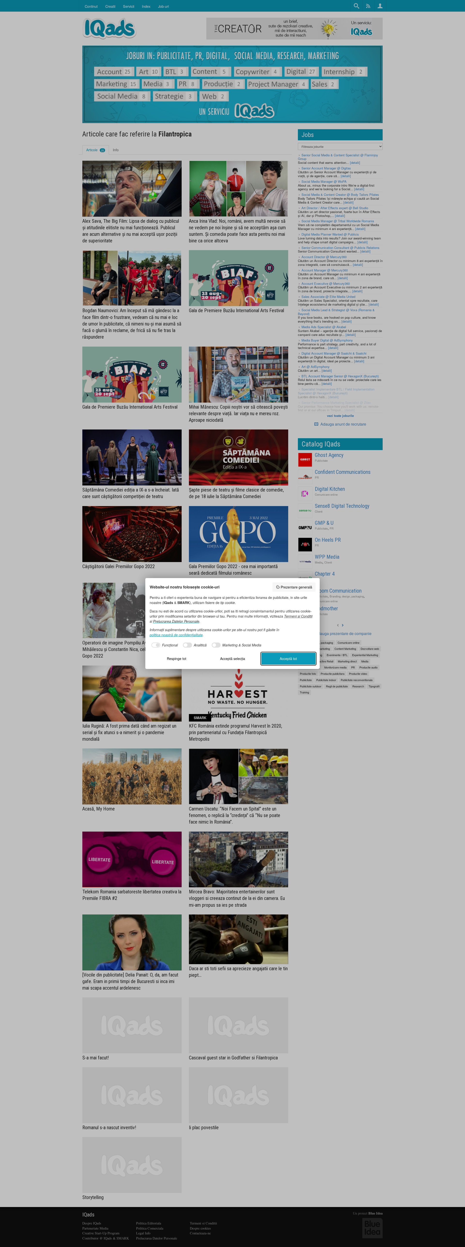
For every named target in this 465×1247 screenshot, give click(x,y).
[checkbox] (164, 645)
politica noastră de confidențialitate (176, 634)
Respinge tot (176, 658)
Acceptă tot (288, 658)
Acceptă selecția (232, 658)
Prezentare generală (296, 587)
